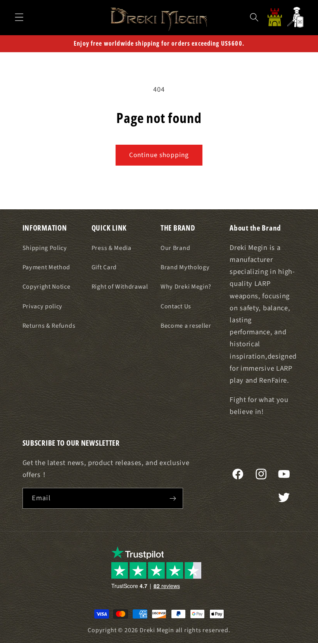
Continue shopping (159, 155)
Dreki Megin (157, 630)
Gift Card (104, 267)
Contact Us (176, 306)
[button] (19, 17)
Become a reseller (186, 326)
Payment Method (46, 267)
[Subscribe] (173, 498)
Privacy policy (42, 306)
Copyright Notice (46, 286)
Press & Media (111, 248)
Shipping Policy (44, 248)
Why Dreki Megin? (186, 286)
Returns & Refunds (49, 326)
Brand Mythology (185, 267)
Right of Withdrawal (120, 286)
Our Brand (175, 248)
